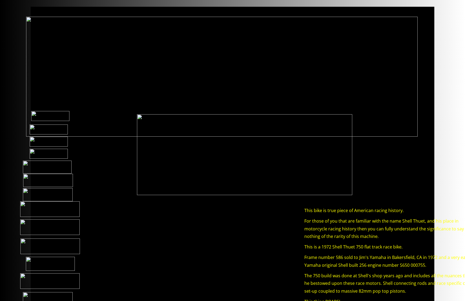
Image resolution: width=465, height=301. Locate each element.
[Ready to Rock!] (146, 248)
